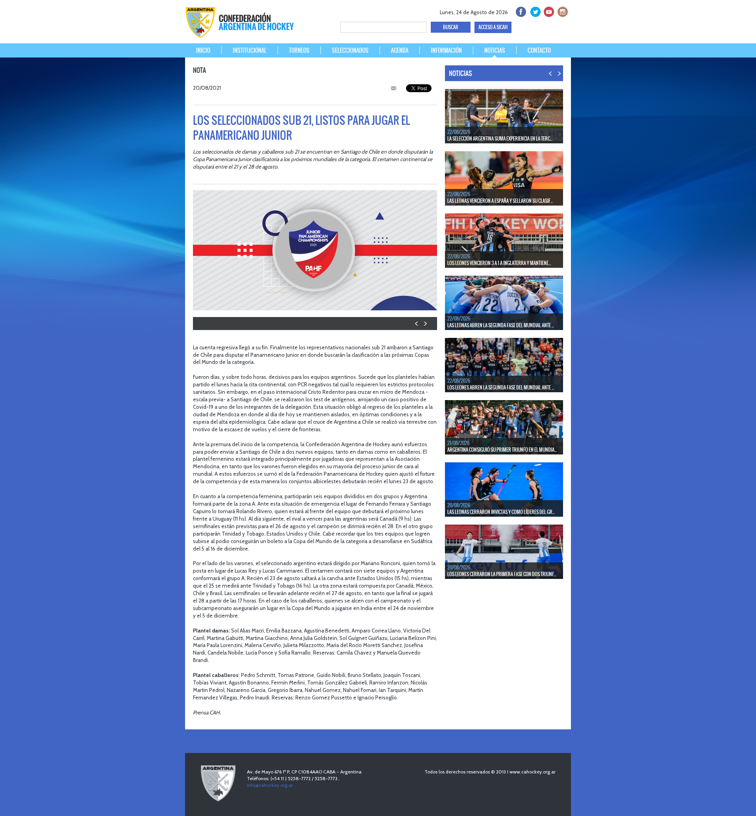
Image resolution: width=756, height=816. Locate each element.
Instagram (562, 11)
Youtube (548, 11)
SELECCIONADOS (350, 50)
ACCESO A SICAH (493, 27)
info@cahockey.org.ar (270, 785)
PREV (417, 323)
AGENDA (399, 50)
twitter (534, 11)
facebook (520, 11)
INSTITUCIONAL (250, 50)
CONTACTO (539, 50)
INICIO (203, 50)
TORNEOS (299, 50)
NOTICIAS (494, 50)
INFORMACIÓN (446, 50)
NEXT (425, 323)
